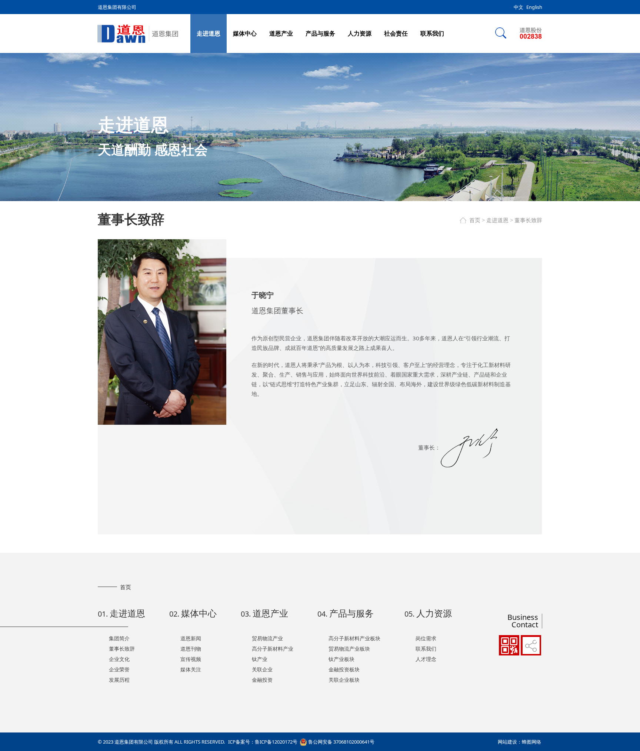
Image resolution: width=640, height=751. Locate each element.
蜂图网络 (531, 741)
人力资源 (359, 33)
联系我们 (432, 33)
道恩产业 (281, 33)
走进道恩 (208, 33)
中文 (518, 7)
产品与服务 (320, 33)
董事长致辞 (528, 220)
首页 (474, 220)
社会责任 (396, 33)
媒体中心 (245, 33)
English (534, 7)
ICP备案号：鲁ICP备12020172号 (262, 741)
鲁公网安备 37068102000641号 (340, 741)
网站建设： (510, 741)
